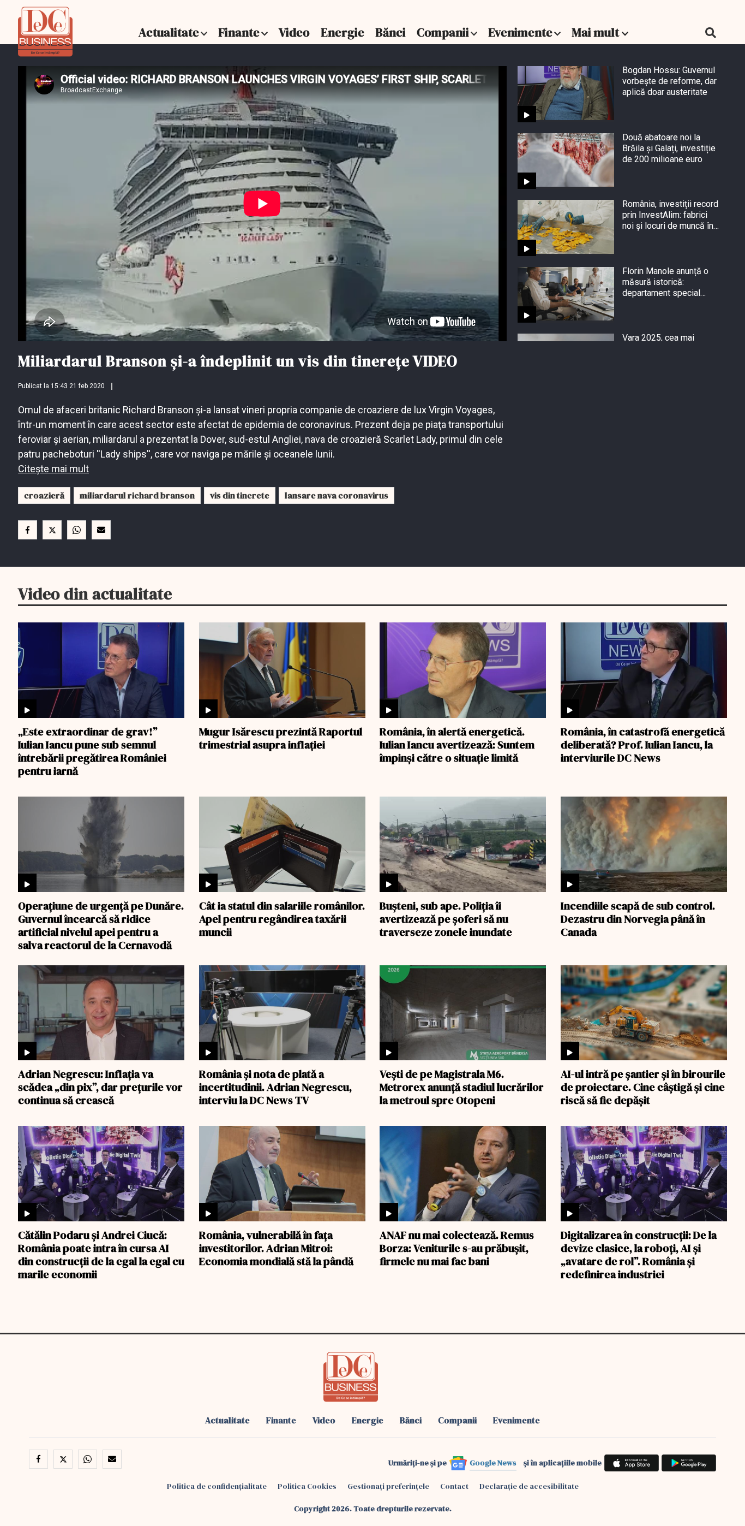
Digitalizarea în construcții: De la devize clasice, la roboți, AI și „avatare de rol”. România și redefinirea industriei (639, 1254)
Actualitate (169, 32)
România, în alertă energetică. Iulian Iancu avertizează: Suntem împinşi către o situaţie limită (457, 744)
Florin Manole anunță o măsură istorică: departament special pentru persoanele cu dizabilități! (665, 282)
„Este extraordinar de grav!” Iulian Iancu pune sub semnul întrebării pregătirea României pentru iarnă (92, 750)
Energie (342, 32)
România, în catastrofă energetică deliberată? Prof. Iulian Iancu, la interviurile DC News (643, 744)
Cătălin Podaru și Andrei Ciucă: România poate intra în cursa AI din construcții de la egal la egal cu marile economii (101, 1254)
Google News (493, 1462)
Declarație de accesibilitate (529, 1486)
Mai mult (597, 32)
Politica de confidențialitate (217, 1486)
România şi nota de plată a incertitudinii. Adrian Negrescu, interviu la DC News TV (275, 1086)
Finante (239, 32)
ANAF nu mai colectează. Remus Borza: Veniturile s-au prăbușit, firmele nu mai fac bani (457, 1247)
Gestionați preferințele (388, 1486)
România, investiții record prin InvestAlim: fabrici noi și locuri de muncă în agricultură (670, 215)
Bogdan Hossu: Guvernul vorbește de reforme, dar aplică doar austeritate (669, 81)
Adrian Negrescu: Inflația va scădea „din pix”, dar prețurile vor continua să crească (100, 1086)
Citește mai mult (53, 468)
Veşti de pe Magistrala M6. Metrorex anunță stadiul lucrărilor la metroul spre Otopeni (462, 1086)
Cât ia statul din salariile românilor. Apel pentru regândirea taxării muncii (282, 918)
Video (294, 32)
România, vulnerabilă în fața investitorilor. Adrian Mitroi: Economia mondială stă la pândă (276, 1247)
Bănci (390, 32)
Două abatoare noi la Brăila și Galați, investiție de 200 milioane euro (669, 148)
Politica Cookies (307, 1486)
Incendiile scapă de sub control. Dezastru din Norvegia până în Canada (638, 918)
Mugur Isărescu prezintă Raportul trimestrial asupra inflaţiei (280, 737)
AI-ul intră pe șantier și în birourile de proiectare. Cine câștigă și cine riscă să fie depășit (643, 1086)
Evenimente (520, 32)
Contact (454, 1486)
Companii (443, 32)
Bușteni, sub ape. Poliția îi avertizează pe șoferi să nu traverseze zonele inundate (446, 918)
